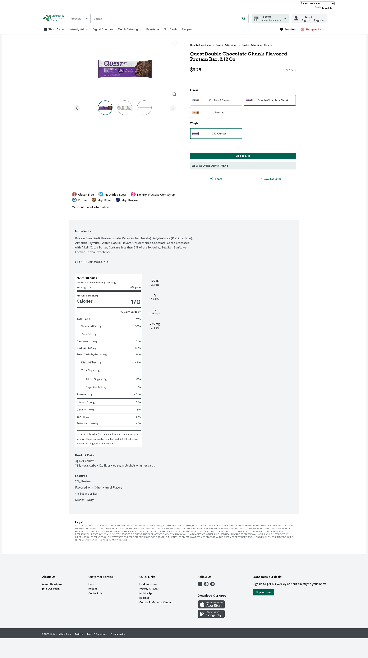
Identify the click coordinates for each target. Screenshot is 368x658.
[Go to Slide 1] (105, 107)
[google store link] (211, 617)
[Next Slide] (173, 107)
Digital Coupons (102, 29)
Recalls (92, 588)
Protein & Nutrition (226, 45)
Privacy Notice (118, 634)
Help (91, 584)
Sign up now (263, 592)
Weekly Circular (149, 588)
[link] (288, 29)
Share (218, 179)
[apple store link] (211, 607)
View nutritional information (90, 207)
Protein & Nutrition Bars (255, 45)
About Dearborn (52, 584)
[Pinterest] (206, 585)
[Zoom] (174, 94)
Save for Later (272, 179)
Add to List (243, 155)
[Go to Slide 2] (124, 107)
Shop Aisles (56, 29)
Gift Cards (170, 29)
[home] (54, 18)
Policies (79, 634)
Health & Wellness (200, 45)
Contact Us (95, 593)
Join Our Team (51, 588)
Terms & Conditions (97, 634)
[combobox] (79, 18)
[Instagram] (212, 585)
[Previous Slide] (77, 107)
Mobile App (146, 593)
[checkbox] (174, 43)
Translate (327, 8)
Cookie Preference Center (155, 602)
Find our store (148, 584)
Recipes (187, 29)
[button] (284, 17)
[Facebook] (200, 585)
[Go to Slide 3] (144, 107)
